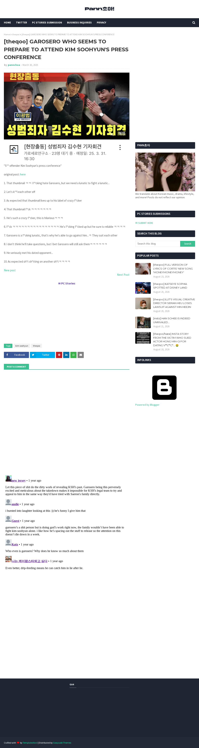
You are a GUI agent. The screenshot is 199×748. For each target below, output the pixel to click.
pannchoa (14, 65)
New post (10, 270)
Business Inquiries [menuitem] (79, 22)
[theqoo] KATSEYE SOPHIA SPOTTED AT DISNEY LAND (170, 285)
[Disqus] (66, 522)
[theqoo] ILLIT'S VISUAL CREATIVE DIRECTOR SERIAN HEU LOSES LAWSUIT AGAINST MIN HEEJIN (174, 303)
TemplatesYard (30, 742)
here (23, 174)
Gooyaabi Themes (62, 742)
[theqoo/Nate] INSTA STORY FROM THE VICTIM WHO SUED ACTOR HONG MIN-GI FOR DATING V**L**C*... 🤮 (172, 339)
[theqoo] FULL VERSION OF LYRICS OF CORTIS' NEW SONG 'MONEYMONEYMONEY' (173, 268)
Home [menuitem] (7, 22)
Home (7, 34)
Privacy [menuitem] (101, 22)
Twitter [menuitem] (21, 22)
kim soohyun (21, 345)
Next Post (123, 275)
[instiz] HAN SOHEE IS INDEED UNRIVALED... (171, 320)
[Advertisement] (66, 313)
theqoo (15, 34)
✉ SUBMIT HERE (144, 223)
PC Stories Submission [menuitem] (47, 22)
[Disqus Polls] (66, 422)
